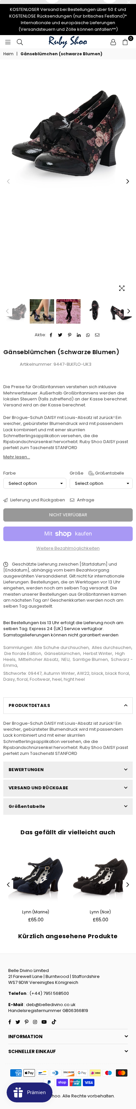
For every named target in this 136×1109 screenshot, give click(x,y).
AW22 (83, 673)
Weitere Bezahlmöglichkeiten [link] (68, 548)
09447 (35, 673)
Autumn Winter (59, 673)
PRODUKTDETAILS (30, 705)
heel (57, 679)
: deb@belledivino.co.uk (50, 1004)
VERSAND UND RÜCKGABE (38, 788)
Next (128, 182)
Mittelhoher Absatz (38, 659)
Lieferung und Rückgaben (37, 500)
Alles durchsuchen (111, 647)
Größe (97, 473)
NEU (65, 659)
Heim (8, 54)
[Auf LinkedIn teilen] (79, 335)
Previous (8, 182)
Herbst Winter (97, 653)
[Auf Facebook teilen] (51, 335)
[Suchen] (20, 42)
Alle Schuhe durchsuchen (61, 647)
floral (22, 679)
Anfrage (85, 500)
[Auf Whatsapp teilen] (88, 335)
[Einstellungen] (113, 42)
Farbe (9, 473)
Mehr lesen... (16, 457)
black (97, 673)
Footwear (40, 679)
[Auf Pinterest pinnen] (69, 335)
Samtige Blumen (90, 659)
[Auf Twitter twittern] (60, 335)
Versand (12, 405)
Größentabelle (109, 473)
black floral (117, 673)
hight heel (74, 679)
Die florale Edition (22, 653)
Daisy (9, 679)
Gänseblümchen (62, 653)
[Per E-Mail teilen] (97, 335)
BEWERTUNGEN (26, 769)
